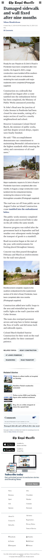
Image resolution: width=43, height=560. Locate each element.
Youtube (30, 537)
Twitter (11, 541)
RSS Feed (30, 541)
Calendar (29, 504)
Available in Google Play (20, 450)
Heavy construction (28, 350)
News (10, 491)
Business (11, 495)
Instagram (13, 545)
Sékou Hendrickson (12, 22)
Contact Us (11, 521)
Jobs (27, 491)
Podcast (29, 545)
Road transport (27, 360)
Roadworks (10, 360)
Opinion (10, 508)
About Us (11, 516)
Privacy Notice (30, 524)
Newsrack (29, 508)
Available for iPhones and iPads (21, 444)
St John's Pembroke (14, 355)
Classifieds (29, 495)
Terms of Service (12, 431)
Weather (28, 499)
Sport (10, 499)
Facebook (12, 537)
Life (9, 504)
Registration (30, 520)
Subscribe (11, 525)
